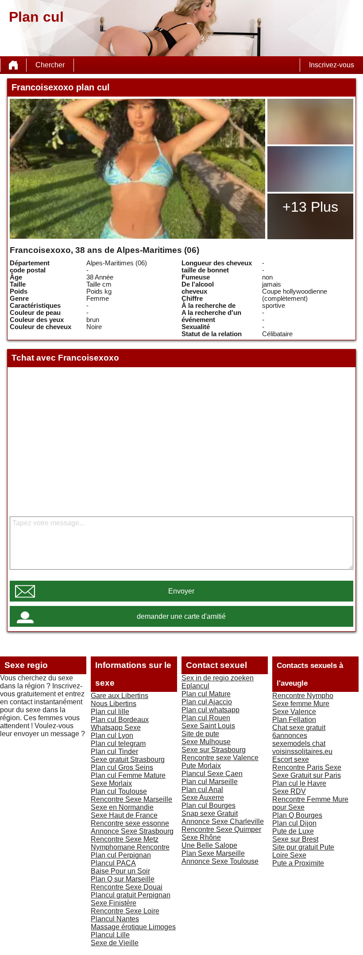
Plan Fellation (294, 719)
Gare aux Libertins (119, 695)
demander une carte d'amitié (181, 616)
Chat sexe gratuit (298, 727)
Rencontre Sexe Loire (125, 911)
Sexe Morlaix (111, 783)
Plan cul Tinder (114, 751)
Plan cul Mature (206, 694)
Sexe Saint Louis (208, 726)
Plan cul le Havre (299, 783)
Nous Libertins (113, 703)
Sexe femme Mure (300, 703)
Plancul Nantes (115, 919)
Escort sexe (290, 759)
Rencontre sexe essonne (130, 823)
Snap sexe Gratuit (210, 813)
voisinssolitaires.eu (302, 751)
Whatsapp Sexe (116, 727)
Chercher (50, 65)
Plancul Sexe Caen (212, 773)
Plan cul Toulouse (119, 791)
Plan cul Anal (202, 789)
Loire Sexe (289, 855)
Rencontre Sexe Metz (124, 839)
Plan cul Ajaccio (207, 702)
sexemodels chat (298, 743)
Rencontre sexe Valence (220, 757)
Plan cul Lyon (112, 735)
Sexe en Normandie (122, 807)
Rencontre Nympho (302, 695)
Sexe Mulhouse (206, 741)
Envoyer (181, 591)
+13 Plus (310, 207)
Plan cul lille (110, 711)
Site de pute (200, 734)
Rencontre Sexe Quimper (221, 829)
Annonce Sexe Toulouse (220, 861)
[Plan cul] (13, 65)
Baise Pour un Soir (120, 871)
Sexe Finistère (113, 903)
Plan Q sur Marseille (122, 879)
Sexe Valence (294, 711)
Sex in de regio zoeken (218, 678)
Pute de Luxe (293, 831)
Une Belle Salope (209, 845)
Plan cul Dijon (294, 823)
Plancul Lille (110, 935)
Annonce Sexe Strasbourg (132, 831)
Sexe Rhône (201, 837)
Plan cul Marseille (210, 781)
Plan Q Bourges (297, 815)
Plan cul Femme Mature (128, 775)
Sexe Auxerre (203, 797)
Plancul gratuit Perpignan (130, 895)
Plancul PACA (113, 863)
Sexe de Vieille (115, 943)
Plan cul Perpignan (121, 855)
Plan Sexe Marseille (213, 853)
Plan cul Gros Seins (122, 767)
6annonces (289, 735)
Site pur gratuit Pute (303, 847)
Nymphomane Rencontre (130, 847)
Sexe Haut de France (124, 815)
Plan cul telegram (118, 743)
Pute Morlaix (201, 765)
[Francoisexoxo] (137, 169)
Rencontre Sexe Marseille (131, 799)
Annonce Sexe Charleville (223, 821)
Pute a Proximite (298, 863)
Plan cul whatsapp (210, 710)
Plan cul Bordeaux (120, 719)
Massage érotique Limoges (133, 927)
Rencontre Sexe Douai (126, 887)
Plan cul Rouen (206, 718)
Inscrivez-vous (331, 65)
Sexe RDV (289, 791)
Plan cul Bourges (209, 805)
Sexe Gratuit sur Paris (306, 775)
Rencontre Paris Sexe (306, 767)
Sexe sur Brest (295, 839)
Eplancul (195, 686)
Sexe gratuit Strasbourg (128, 759)
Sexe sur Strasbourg (214, 749)
